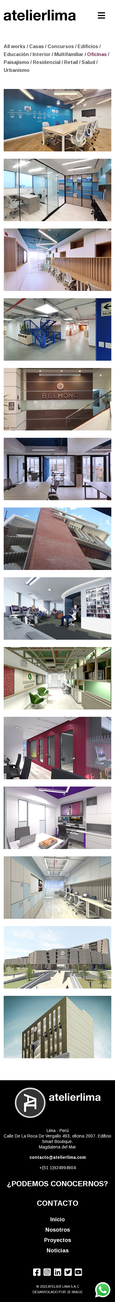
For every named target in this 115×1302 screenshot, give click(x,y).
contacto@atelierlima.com (57, 1157)
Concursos (61, 46)
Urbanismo (16, 70)
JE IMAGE (74, 1292)
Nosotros (57, 1230)
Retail (71, 62)
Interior (42, 54)
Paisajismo (17, 62)
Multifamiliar (69, 54)
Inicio (57, 1219)
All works (14, 46)
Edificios (88, 46)
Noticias (58, 1250)
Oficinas (97, 54)
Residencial (47, 62)
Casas (37, 46)
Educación (17, 54)
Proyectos (57, 1240)
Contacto (57, 1203)
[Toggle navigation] (102, 14)
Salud (89, 62)
